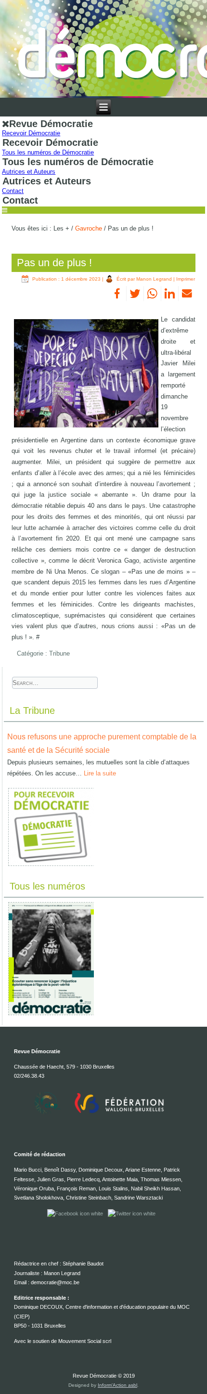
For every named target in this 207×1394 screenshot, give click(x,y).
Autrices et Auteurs (28, 171)
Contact (13, 190)
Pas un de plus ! (54, 263)
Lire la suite (100, 773)
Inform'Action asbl (117, 1385)
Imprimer (185, 279)
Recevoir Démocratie (31, 133)
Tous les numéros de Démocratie (48, 152)
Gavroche (88, 228)
